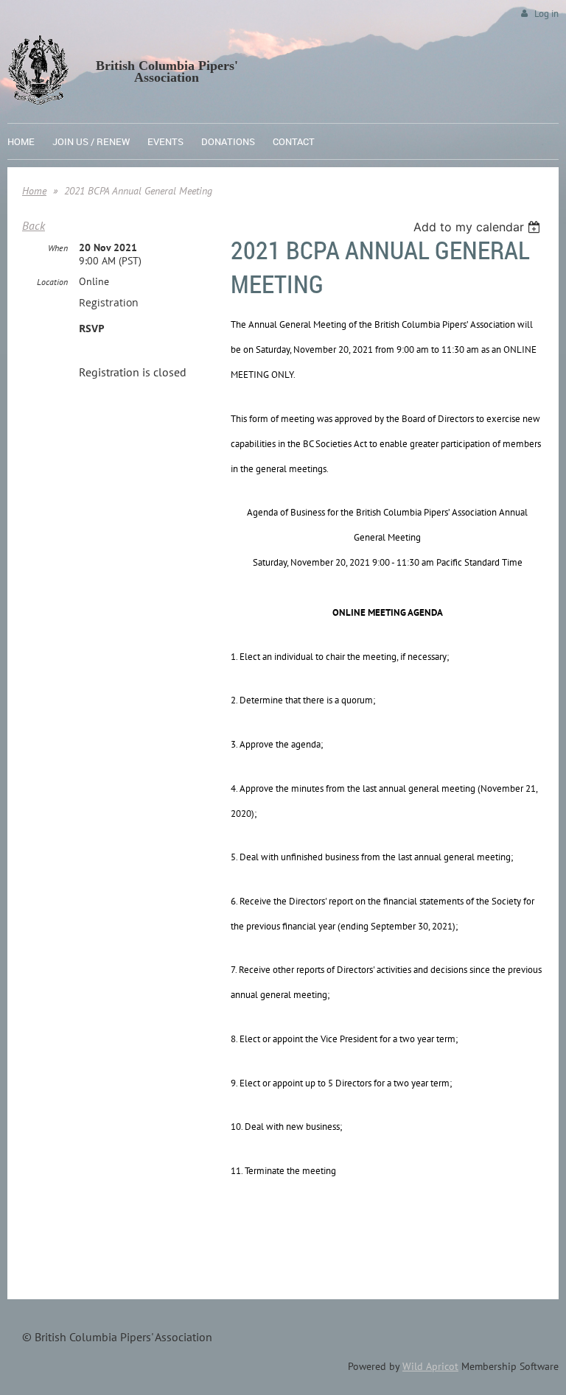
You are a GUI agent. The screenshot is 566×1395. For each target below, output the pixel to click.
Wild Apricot (430, 1366)
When (58, 247)
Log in (546, 13)
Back (33, 225)
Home (34, 190)
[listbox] (478, 227)
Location (52, 281)
